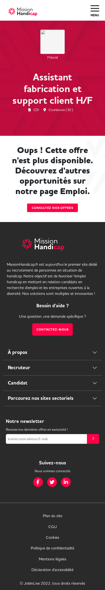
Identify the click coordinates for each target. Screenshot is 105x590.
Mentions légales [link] (52, 558)
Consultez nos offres (52, 208)
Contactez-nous (52, 329)
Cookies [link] (52, 537)
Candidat (17, 383)
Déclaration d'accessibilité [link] (53, 569)
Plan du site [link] (52, 515)
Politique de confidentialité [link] (52, 548)
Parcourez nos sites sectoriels (41, 398)
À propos (17, 352)
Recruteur (19, 367)
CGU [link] (52, 526)
